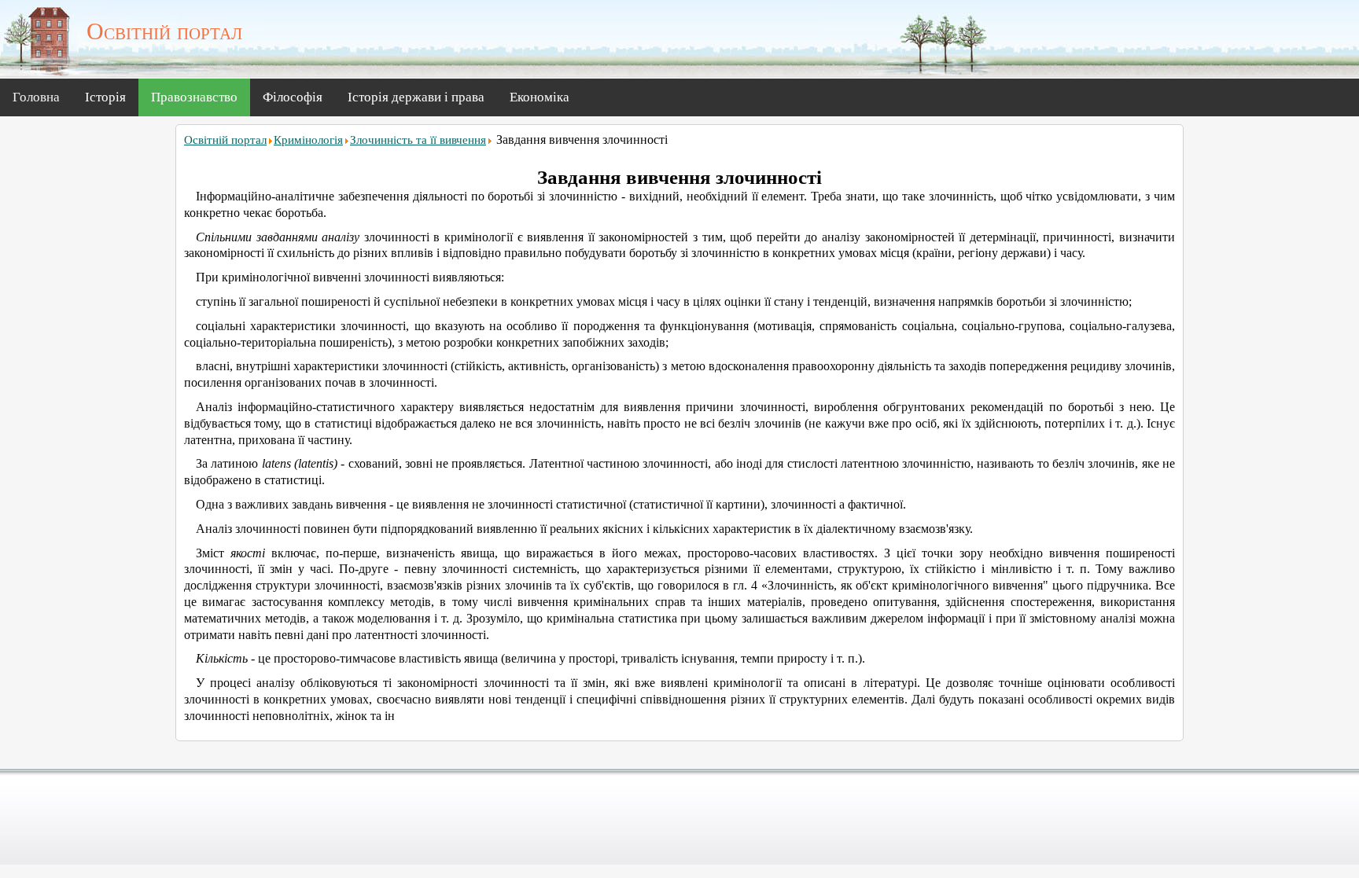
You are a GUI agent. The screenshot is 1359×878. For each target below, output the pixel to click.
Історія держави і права (416, 97)
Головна (36, 97)
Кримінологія (308, 140)
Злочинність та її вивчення (418, 140)
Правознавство (194, 97)
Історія (105, 97)
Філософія (292, 97)
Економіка (539, 97)
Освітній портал (225, 140)
